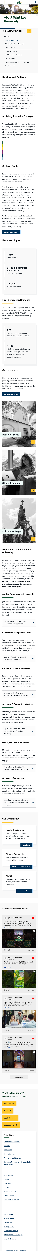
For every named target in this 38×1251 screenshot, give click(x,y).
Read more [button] (7, 927)
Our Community (10, 66)
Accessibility (8, 1200)
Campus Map (9, 1221)
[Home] (19, 2)
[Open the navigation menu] (2, 2)
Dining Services (9, 1179)
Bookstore (8, 1175)
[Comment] (8, 1096)
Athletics (7, 1171)
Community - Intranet (12, 1167)
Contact (7, 1204)
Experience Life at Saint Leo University (17, 62)
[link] (26, 845)
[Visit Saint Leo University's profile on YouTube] (5, 918)
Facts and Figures (11, 51)
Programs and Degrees (12, 1183)
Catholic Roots (10, 48)
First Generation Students (13, 55)
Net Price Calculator (11, 1225)
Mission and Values (11, 232)
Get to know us (10, 59)
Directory (7, 1208)
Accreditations (9, 1244)
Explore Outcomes (11, 394)
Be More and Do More (13, 40)
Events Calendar (10, 1217)
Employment (8, 1240)
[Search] (36, 2)
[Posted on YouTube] (33, 918)
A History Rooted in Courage (14, 44)
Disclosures (8, 1248)
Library (6, 1213)
